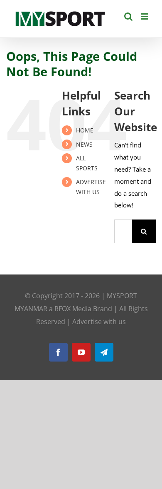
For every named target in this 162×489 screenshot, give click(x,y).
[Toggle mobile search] (128, 16)
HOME (84, 130)
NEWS (84, 144)
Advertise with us (99, 321)
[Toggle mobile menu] (145, 16)
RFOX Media (72, 308)
